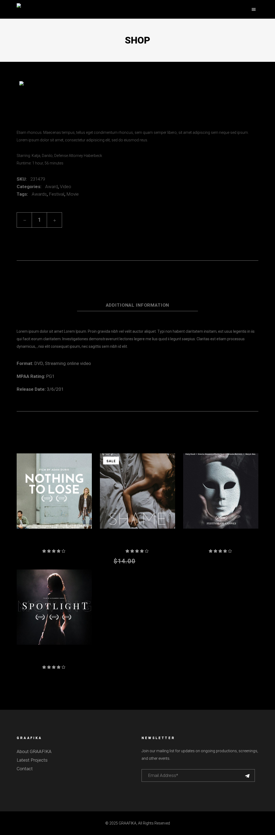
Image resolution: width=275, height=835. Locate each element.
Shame (137, 542)
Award (51, 186)
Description (137, 291)
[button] (34, 235)
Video (65, 186)
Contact (25, 768)
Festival (56, 194)
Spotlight (54, 658)
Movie (72, 194)
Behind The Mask (221, 542)
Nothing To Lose (54, 542)
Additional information (137, 305)
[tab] (137, 291)
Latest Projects (32, 760)
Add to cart (97, 220)
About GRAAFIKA (34, 751)
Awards (39, 194)
